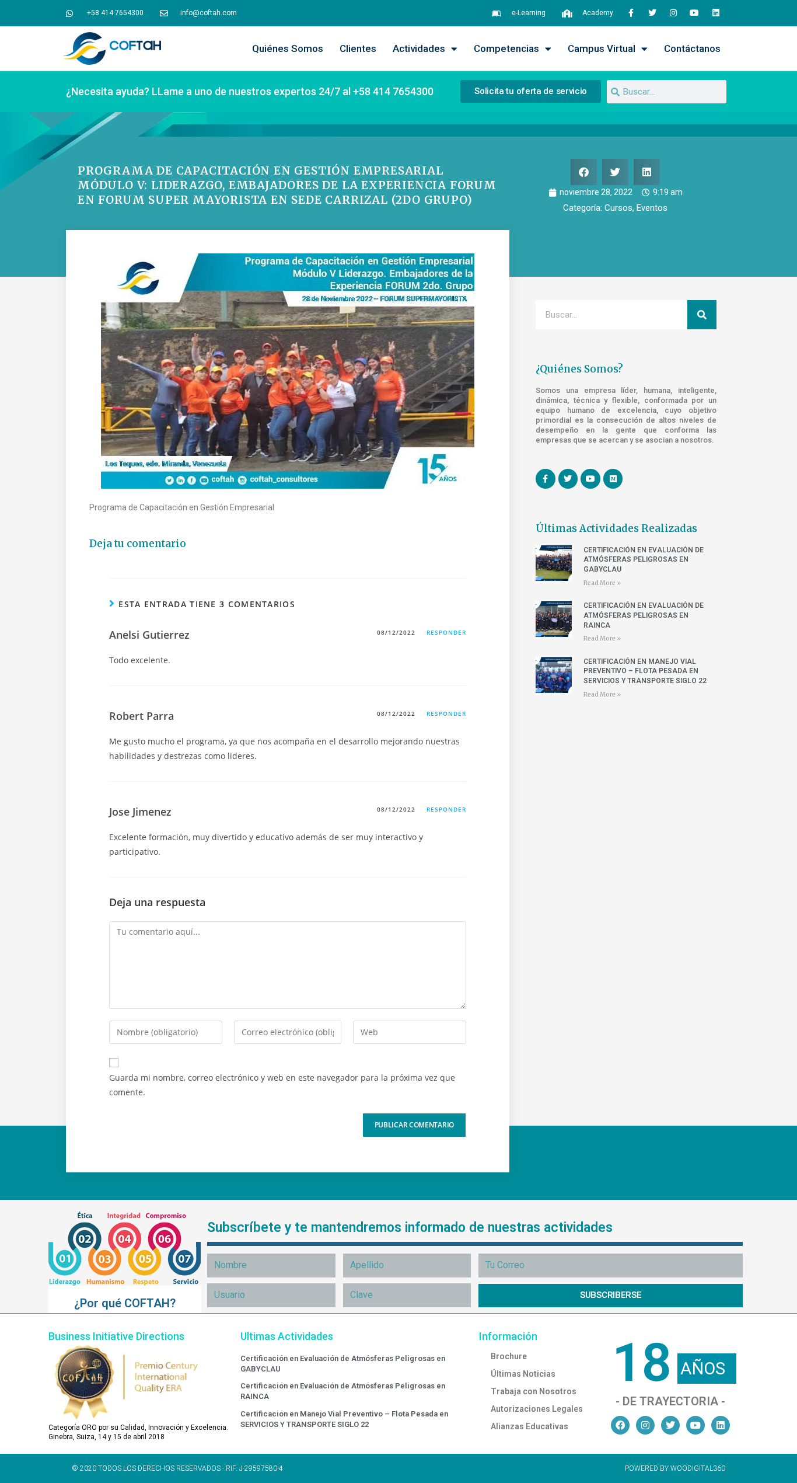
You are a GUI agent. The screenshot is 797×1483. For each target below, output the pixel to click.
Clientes (358, 48)
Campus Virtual (601, 48)
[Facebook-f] (630, 12)
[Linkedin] (715, 12)
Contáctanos (692, 48)
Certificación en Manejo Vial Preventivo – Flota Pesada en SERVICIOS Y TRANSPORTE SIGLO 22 (645, 671)
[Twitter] (651, 12)
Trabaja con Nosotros (533, 1391)
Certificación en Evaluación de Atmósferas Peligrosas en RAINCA (643, 615)
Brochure (509, 1356)
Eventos (652, 208)
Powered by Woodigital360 (675, 1468)
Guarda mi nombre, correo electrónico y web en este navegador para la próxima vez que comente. (282, 1085)
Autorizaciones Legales (537, 1409)
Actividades (419, 48)
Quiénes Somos (287, 48)
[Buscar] (701, 314)
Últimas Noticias (523, 1373)
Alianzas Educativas (529, 1426)
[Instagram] (673, 12)
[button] (584, 172)
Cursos (618, 208)
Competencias (506, 48)
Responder (446, 632)
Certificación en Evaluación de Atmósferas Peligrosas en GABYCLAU (643, 560)
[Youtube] (694, 12)
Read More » (602, 583)
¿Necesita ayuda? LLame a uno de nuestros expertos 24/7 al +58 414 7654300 (250, 91)
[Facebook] (620, 1425)
